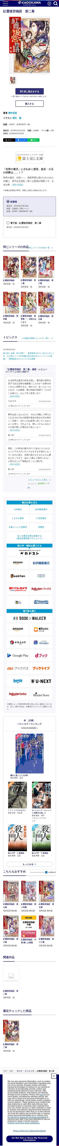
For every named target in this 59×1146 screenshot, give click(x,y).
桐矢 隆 (17, 118)
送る (35, 140)
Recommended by (37, 872)
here (42, 1095)
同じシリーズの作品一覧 (39, 248)
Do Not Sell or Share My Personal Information (27, 1117)
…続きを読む (17, 184)
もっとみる (28, 864)
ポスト (10, 140)
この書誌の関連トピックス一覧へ (35, 338)
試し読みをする (31, 91)
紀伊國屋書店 (41, 509)
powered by (32, 484)
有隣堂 (41, 527)
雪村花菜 (12, 113)
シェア (22, 140)
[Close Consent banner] (53, 1076)
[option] (12, 982)
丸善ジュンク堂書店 (18, 527)
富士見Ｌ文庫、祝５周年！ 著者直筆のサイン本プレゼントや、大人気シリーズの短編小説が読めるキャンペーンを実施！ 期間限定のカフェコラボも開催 (28, 356)
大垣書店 (18, 509)
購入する (29, 103)
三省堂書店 (41, 518)
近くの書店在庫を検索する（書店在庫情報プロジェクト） (29, 537)
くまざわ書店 (18, 518)
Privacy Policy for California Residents (29, 1131)
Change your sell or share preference (23, 1123)
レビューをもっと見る (37, 480)
